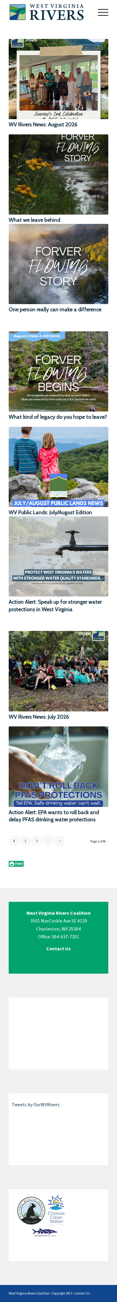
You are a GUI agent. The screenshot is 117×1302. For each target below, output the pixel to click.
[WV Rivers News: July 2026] (58, 671)
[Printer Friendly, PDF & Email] (16, 863)
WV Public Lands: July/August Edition (50, 512)
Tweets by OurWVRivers (36, 1104)
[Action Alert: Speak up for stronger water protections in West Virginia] (58, 556)
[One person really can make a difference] (58, 264)
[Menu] (100, 12)
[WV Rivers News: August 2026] (58, 79)
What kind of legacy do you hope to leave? (58, 417)
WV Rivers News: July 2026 (39, 717)
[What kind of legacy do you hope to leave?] (58, 371)
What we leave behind (34, 220)
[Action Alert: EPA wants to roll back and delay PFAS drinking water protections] (58, 766)
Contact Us (82, 1293)
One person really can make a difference (55, 309)
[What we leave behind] (58, 174)
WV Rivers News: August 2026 (43, 124)
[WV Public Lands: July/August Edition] (58, 467)
